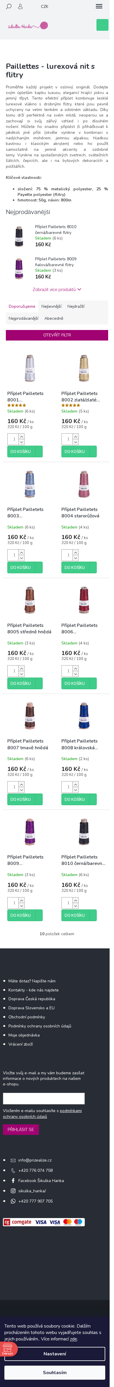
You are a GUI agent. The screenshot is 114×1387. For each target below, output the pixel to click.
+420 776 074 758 (35, 1170)
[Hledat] (9, 6)
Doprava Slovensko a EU (31, 1008)
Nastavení (55, 1354)
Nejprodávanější (23, 318)
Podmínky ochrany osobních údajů (39, 1026)
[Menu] (99, 6)
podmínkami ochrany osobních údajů (42, 1113)
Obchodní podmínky (26, 1017)
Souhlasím (55, 1372)
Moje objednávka (24, 1035)
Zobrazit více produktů (54, 289)
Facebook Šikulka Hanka (41, 1181)
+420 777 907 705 (35, 1201)
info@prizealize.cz (34, 1160)
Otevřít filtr (57, 335)
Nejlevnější (51, 306)
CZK (44, 6)
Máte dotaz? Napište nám (32, 981)
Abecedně (53, 318)
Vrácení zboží (20, 1044)
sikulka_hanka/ (32, 1191)
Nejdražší (76, 306)
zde (73, 1339)
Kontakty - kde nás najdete (33, 990)
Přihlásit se (21, 1129)
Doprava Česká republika (31, 999)
